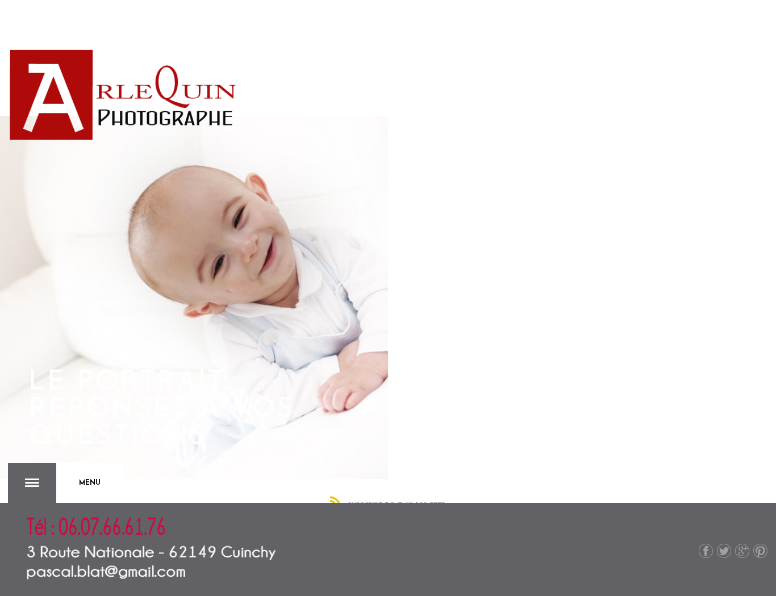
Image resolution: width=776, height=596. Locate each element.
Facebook (706, 551)
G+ (742, 551)
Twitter (724, 551)
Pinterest (760, 551)
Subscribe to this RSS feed (397, 505)
